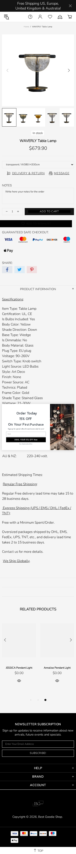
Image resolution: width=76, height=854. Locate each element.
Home (26, 26)
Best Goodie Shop (18, 17)
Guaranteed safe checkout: (25, 232)
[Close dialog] (71, 406)
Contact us (10, 551)
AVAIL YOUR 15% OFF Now (25, 439)
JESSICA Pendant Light (19, 668)
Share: (7, 263)
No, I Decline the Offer (25, 444)
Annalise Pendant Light (57, 668)
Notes (7, 185)
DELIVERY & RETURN (28, 173)
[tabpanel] (19, 655)
